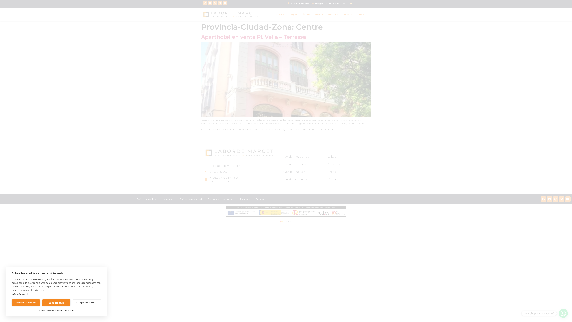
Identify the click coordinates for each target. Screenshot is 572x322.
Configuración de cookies (86, 303)
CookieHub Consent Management (61, 310)
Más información (20, 294)
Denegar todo (56, 302)
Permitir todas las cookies (26, 303)
